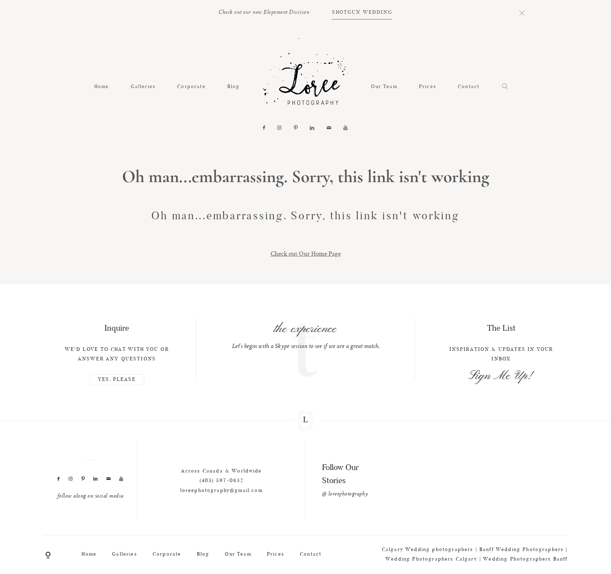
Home (101, 86)
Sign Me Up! (501, 376)
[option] (305, 335)
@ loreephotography (345, 494)
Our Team (384, 86)
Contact (468, 86)
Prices (427, 86)
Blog (233, 86)
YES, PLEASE (117, 379)
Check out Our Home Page (305, 253)
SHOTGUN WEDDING (362, 12)
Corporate (191, 86)
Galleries (143, 86)
